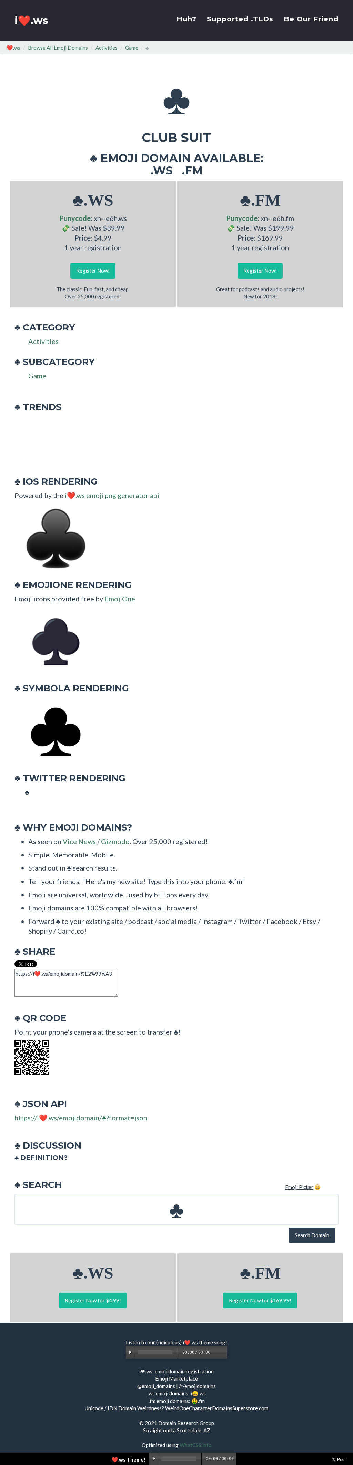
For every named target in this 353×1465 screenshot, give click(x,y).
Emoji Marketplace (176, 1378)
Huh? (186, 19)
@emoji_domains (156, 1386)
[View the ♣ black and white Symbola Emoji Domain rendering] (52, 731)
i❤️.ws (31, 20)
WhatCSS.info (196, 1445)
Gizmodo (115, 841)
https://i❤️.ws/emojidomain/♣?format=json (80, 1117)
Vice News (79, 841)
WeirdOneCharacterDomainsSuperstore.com (216, 1408)
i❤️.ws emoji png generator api (112, 495)
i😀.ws (198, 1393)
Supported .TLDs (240, 19)
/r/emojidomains (197, 1386)
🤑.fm (198, 1401)
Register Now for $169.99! (260, 1300)
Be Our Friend (311, 19)
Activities (106, 47)
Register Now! (93, 270)
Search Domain (312, 1235)
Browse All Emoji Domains (58, 47)
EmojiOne (119, 598)
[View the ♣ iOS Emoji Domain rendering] (52, 538)
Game (131, 47)
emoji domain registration (184, 1371)
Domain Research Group (186, 1423)
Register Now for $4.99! (93, 1300)
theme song (212, 1342)
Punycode (75, 218)
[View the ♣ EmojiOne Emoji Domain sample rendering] (52, 641)
